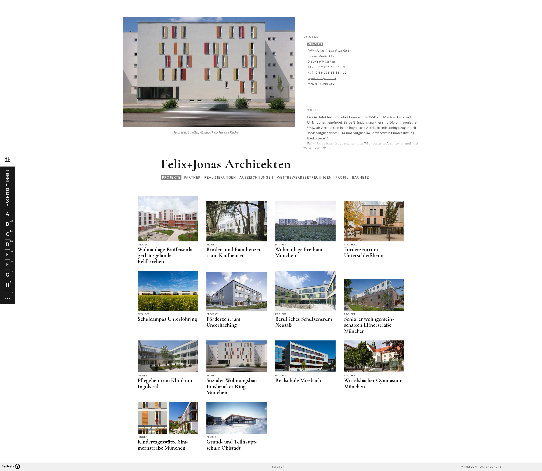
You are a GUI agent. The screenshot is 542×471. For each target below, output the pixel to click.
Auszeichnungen (256, 177)
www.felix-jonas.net (322, 83)
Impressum (468, 466)
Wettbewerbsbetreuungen (304, 177)
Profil (341, 177)
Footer (278, 466)
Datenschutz (491, 466)
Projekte (171, 177)
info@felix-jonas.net (322, 78)
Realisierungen (220, 177)
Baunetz (360, 177)
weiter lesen (312, 147)
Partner (192, 177)
